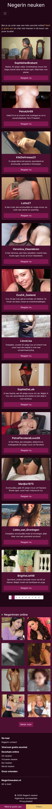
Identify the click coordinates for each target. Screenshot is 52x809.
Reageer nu (26, 78)
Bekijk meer (26, 724)
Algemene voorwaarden (26, 798)
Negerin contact (9, 742)
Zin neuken (7, 756)
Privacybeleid (26, 801)
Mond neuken (8, 766)
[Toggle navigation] (5, 13)
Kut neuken (7, 763)
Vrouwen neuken (9, 759)
